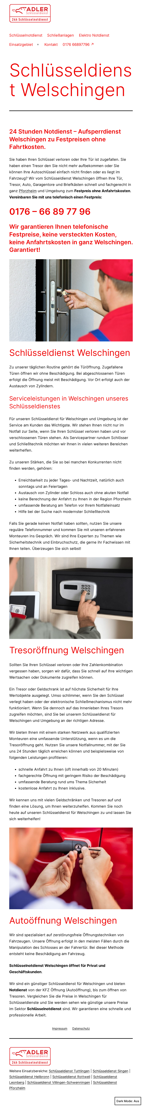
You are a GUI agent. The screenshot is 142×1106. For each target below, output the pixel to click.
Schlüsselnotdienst (25, 35)
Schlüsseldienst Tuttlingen (69, 1071)
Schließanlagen (60, 35)
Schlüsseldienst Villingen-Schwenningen (58, 1082)
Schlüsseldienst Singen (110, 1071)
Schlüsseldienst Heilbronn (29, 1077)
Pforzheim (28, 191)
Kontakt (51, 44)
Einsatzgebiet (21, 44)
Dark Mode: (124, 1101)
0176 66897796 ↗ (78, 44)
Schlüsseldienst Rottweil (71, 1077)
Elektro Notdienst (94, 35)
